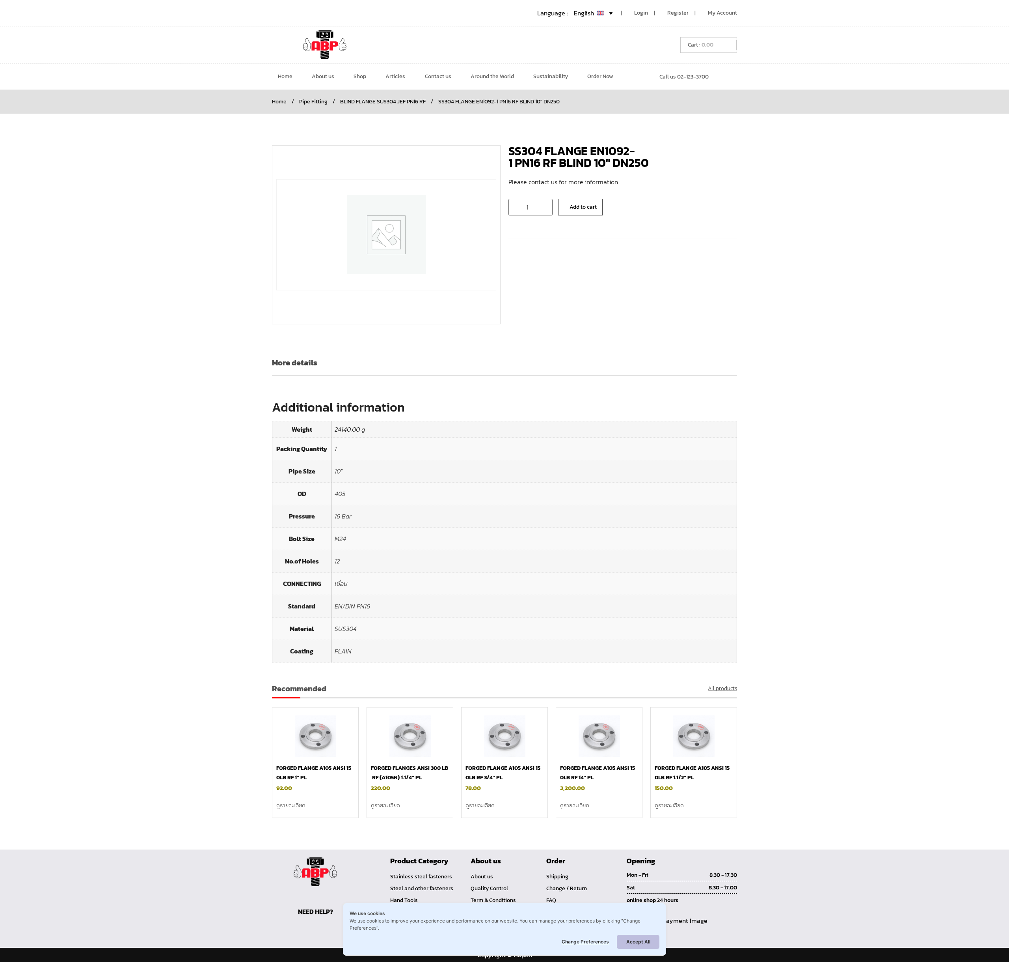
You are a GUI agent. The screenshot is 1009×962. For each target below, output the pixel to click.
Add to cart (583, 207)
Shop (360, 76)
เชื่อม (341, 583)
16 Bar (343, 516)
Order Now (600, 76)
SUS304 (346, 628)
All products (722, 688)
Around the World (492, 76)
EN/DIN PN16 (352, 606)
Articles (395, 76)
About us (323, 76)
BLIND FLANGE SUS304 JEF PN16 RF (383, 101)
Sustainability (550, 76)
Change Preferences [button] (585, 942)
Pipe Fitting (313, 101)
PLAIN (343, 651)
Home (285, 76)
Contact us (438, 76)
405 (340, 493)
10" (339, 471)
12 (337, 561)
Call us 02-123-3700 (684, 77)
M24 (340, 538)
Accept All (638, 942)
